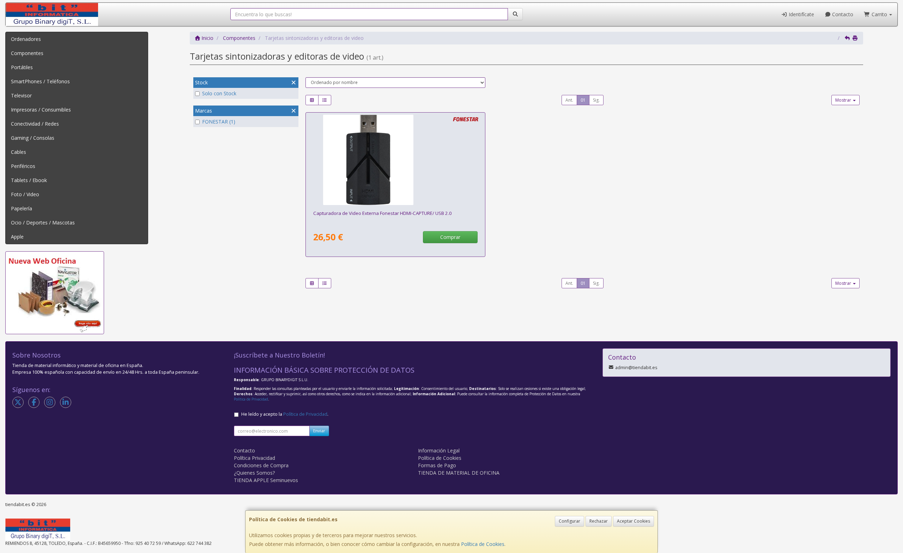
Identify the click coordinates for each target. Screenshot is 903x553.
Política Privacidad (254, 458)
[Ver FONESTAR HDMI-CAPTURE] (395, 160)
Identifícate (800, 14)
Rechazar (598, 521)
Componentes (27, 53)
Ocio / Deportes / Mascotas (43, 222)
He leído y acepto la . (284, 414)
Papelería (21, 208)
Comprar (450, 237)
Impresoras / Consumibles (41, 109)
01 (583, 100)
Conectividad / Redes (35, 123)
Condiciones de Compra (261, 465)
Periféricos (23, 166)
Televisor (21, 95)
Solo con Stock (219, 93)
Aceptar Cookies (633, 521)
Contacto (842, 14)
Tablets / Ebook (29, 180)
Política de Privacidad (251, 399)
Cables (18, 152)
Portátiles (22, 67)
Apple (17, 236)
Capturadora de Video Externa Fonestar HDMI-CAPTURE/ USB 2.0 (382, 213)
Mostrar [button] (843, 100)
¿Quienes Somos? (254, 472)
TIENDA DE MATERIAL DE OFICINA (458, 472)
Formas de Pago (437, 465)
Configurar (569, 521)
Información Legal (439, 450)
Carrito (879, 14)
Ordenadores (26, 39)
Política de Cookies (482, 544)
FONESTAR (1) (218, 121)
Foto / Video (25, 194)
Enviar (319, 431)
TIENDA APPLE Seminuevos (266, 480)
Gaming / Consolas (32, 137)
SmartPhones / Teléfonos (40, 81)
